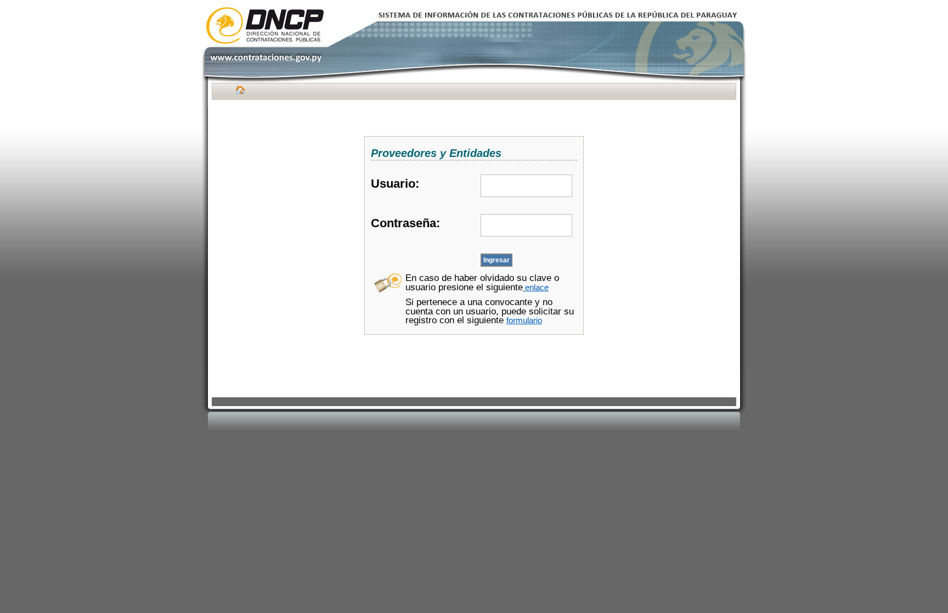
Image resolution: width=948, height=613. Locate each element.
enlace (536, 287)
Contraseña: (405, 223)
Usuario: (395, 183)
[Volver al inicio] (239, 92)
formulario (524, 320)
